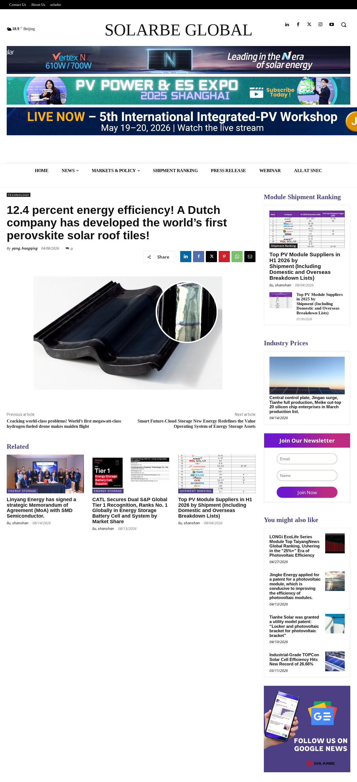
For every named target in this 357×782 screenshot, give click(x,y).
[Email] (249, 256)
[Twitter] (309, 24)
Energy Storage (22, 491)
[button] (343, 24)
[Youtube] (332, 24)
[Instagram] (320, 24)
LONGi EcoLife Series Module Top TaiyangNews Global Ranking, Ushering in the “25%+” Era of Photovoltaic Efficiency (294, 545)
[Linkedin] (287, 24)
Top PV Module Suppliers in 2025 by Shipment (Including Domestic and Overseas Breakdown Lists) (319, 303)
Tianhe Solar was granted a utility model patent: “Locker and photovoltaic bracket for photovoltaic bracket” (294, 626)
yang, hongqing (25, 248)
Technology (18, 195)
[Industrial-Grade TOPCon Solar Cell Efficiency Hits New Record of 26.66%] (335, 661)
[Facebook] (298, 24)
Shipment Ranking (195, 491)
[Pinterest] (224, 256)
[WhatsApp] (237, 256)
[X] (211, 256)
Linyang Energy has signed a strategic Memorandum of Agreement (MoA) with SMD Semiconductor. (41, 508)
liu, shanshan (17, 522)
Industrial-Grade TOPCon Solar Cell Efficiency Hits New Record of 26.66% (294, 659)
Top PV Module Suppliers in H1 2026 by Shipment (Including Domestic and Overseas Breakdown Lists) (215, 508)
